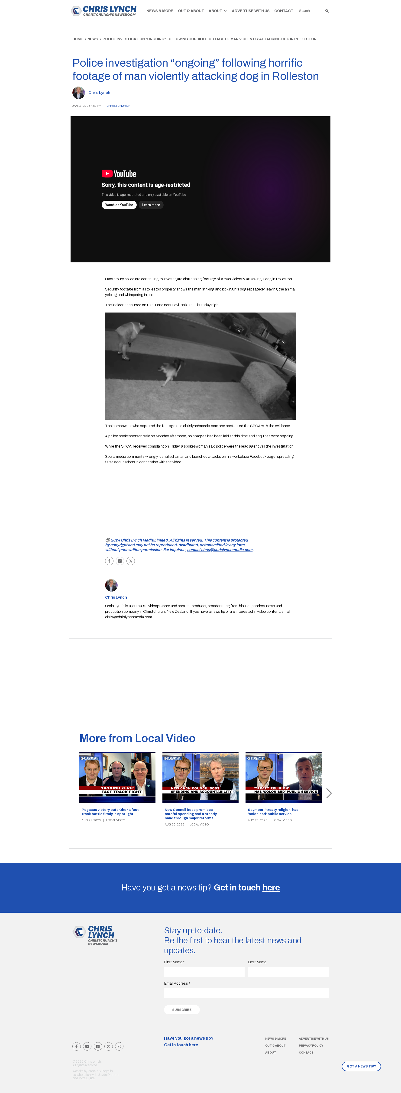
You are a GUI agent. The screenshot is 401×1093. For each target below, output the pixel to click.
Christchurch (118, 105)
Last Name (257, 962)
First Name (174, 962)
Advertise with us (314, 1038)
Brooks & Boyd (99, 1071)
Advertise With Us (251, 11)
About (215, 11)
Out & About (191, 11)
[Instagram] (119, 1046)
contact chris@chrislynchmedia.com (219, 550)
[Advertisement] (200, 502)
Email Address (177, 983)
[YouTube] (87, 1046)
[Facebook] (76, 1046)
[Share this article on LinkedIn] (120, 561)
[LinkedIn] (98, 1046)
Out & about (275, 1045)
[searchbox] (314, 10)
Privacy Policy (311, 1045)
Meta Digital (87, 1078)
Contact (283, 11)
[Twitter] (108, 1046)
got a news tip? (361, 1066)
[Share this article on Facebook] (109, 561)
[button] (326, 10)
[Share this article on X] (130, 561)
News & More (159, 11)
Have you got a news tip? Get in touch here (188, 1041)
